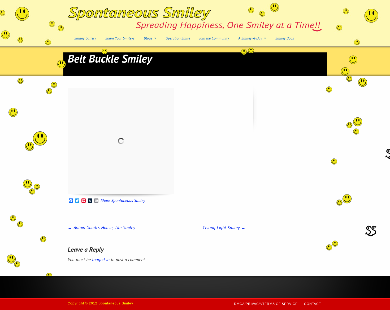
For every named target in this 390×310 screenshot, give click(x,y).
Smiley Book (284, 38)
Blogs (148, 38)
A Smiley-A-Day (250, 38)
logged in (101, 260)
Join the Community (214, 38)
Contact (312, 304)
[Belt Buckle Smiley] (121, 141)
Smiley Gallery (85, 38)
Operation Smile (178, 38)
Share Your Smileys (120, 38)
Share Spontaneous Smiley (123, 201)
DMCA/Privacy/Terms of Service (266, 304)
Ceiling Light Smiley (224, 228)
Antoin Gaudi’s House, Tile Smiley (101, 228)
